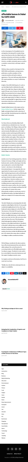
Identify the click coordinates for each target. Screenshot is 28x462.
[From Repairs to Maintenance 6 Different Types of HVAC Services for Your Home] (14, 343)
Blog (3, 373)
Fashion (3, 385)
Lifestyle (4, 411)
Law (2, 409)
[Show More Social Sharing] (25, 28)
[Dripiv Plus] (14, 2)
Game (3, 395)
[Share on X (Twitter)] (12, 28)
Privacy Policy (17, 453)
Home (3, 399)
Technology (4, 430)
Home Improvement (6, 402)
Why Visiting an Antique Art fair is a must (12, 308)
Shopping (4, 421)
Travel (3, 433)
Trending (4, 435)
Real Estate (4, 419)
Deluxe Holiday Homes (7, 109)
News (3, 414)
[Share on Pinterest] (19, 28)
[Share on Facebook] (5, 28)
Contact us (9, 453)
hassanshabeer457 (10, 20)
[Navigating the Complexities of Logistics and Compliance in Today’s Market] (14, 320)
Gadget (3, 392)
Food (3, 390)
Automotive (4, 371)
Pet (2, 416)
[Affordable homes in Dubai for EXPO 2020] (14, 39)
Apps (3, 368)
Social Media (4, 426)
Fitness (3, 388)
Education (4, 380)
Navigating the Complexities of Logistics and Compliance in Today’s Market (13, 330)
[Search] (26, 2)
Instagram (4, 404)
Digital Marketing (6, 378)
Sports (3, 428)
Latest (3, 407)
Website (3, 438)
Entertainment (5, 383)
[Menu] (2, 2)
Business (4, 10)
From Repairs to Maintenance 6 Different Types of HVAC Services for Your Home (13, 352)
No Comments (19, 22)
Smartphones (5, 423)
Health (3, 397)
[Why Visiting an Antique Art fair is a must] (14, 300)
